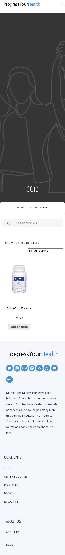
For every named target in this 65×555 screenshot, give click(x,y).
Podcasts (11, 485)
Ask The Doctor (15, 476)
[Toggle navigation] (63, 5)
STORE (34, 207)
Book (8, 493)
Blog (9, 544)
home (20, 207)
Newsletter (13, 502)
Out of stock (19, 327)
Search (9, 223)
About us (13, 532)
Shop (7, 468)
